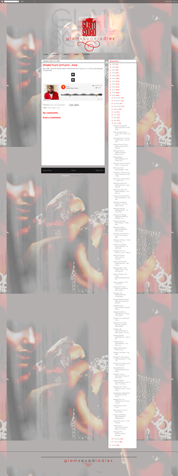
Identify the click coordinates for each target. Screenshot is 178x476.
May (115, 117)
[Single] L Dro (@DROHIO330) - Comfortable (120, 294)
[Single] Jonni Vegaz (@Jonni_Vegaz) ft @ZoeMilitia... (120, 324)
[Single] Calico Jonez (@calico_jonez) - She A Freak (122, 388)
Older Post (99, 170)
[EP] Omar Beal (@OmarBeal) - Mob (120, 169)
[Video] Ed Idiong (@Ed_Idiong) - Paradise (119, 257)
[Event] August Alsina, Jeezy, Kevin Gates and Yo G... (121, 133)
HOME (45, 54)
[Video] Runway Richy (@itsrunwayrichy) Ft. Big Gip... (121, 146)
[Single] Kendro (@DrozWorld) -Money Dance (121, 307)
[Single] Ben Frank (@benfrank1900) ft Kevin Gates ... (120, 288)
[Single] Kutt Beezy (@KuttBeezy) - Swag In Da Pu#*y (121, 313)
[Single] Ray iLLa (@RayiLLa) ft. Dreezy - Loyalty (121, 401)
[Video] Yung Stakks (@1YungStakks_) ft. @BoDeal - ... (120, 246)
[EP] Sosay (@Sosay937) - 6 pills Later (121, 179)
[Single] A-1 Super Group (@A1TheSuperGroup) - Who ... (121, 174)
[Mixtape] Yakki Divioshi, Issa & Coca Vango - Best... (121, 235)
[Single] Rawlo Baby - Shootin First (120, 349)
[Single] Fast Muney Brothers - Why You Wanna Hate (120, 204)
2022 (114, 75)
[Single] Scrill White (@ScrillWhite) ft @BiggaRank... (119, 416)
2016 (114, 92)
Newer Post (47, 170)
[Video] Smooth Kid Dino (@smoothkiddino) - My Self (121, 197)
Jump (49, 108)
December (117, 98)
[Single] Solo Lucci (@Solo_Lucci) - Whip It (121, 251)
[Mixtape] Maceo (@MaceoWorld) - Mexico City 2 (120, 152)
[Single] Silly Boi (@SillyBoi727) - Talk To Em (121, 337)
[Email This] (70, 105)
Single (53, 108)
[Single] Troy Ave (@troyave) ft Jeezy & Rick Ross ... (121, 376)
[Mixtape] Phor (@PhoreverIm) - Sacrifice (119, 433)
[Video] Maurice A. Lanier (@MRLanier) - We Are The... (121, 140)
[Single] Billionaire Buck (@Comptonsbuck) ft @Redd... (121, 301)
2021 (114, 78)
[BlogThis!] (72, 105)
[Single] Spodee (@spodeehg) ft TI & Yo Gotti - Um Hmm (121, 382)
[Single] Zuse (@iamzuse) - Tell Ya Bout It (121, 364)
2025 (114, 67)
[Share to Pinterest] (78, 105)
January (116, 442)
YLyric (58, 108)
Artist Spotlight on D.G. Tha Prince (120, 283)
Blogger (99, 472)
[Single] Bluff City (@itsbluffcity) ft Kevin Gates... (121, 369)
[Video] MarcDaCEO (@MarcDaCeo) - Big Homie (121, 263)
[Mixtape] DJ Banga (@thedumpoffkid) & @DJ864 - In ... (120, 216)
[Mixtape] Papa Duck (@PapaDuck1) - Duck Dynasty (121, 185)
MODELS (67, 54)
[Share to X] (74, 105)
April (115, 120)
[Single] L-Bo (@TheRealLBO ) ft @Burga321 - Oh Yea (121, 330)
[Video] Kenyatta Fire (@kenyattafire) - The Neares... (121, 191)
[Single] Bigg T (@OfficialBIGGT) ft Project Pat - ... (120, 158)
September (117, 106)
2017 (114, 90)
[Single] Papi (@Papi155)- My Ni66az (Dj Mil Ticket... (121, 394)
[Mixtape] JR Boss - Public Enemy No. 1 (121, 240)
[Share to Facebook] (76, 105)
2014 (114, 445)
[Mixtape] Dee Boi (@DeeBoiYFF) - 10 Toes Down (120, 210)
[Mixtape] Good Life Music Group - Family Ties (121, 164)
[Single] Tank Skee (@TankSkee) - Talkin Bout (121, 222)
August (116, 109)
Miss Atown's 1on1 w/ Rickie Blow (120, 411)
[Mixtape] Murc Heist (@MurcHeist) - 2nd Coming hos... (120, 269)
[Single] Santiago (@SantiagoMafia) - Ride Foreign (120, 229)
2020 (114, 81)
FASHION (86, 54)
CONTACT (55, 54)
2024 (114, 70)
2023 (114, 73)
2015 (114, 95)
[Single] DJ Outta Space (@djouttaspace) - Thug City (122, 358)
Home (73, 170)
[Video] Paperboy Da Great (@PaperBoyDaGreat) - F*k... (121, 276)
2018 (114, 87)
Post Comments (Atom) (77, 175)
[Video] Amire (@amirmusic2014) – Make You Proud (121, 427)
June (115, 115)
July (115, 112)
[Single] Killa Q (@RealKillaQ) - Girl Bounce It (120, 343)
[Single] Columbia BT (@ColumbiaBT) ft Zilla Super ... (121, 127)
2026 (114, 64)
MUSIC (76, 54)
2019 (114, 84)
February (117, 439)
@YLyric (86, 68)
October (116, 103)
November (117, 101)
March (116, 123)
